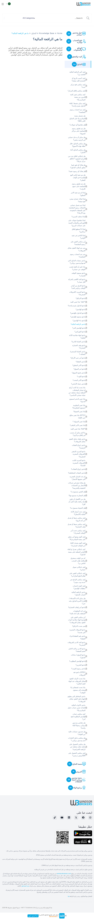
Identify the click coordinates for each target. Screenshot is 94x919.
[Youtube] (62, 817)
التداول (33, 33)
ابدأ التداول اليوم (33, 916)
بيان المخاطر (25, 886)
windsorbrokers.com (64, 873)
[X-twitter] (76, 817)
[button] (2, 4)
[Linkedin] (69, 817)
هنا (68, 896)
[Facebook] (83, 817)
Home (59, 33)
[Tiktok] (55, 817)
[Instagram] (90, 817)
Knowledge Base (46, 33)
